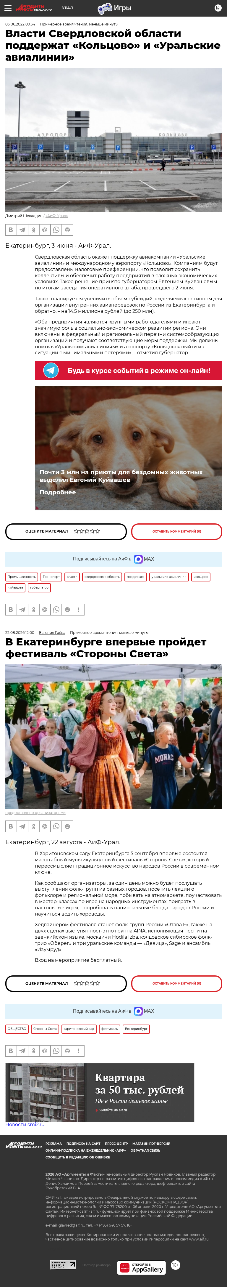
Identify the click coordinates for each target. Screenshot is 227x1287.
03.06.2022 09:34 (20, 24)
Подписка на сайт (83, 1144)
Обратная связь (145, 1151)
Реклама (54, 1144)
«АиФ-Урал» (57, 216)
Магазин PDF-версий (151, 1144)
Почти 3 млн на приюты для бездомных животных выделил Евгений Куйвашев (121, 476)
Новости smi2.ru (25, 1124)
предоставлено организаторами (35, 812)
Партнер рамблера (96, 1265)
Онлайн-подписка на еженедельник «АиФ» (86, 1151)
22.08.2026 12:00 (19, 632)
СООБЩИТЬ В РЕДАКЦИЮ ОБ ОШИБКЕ (78, 1157)
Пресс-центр (116, 1144)
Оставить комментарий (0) (177, 531)
